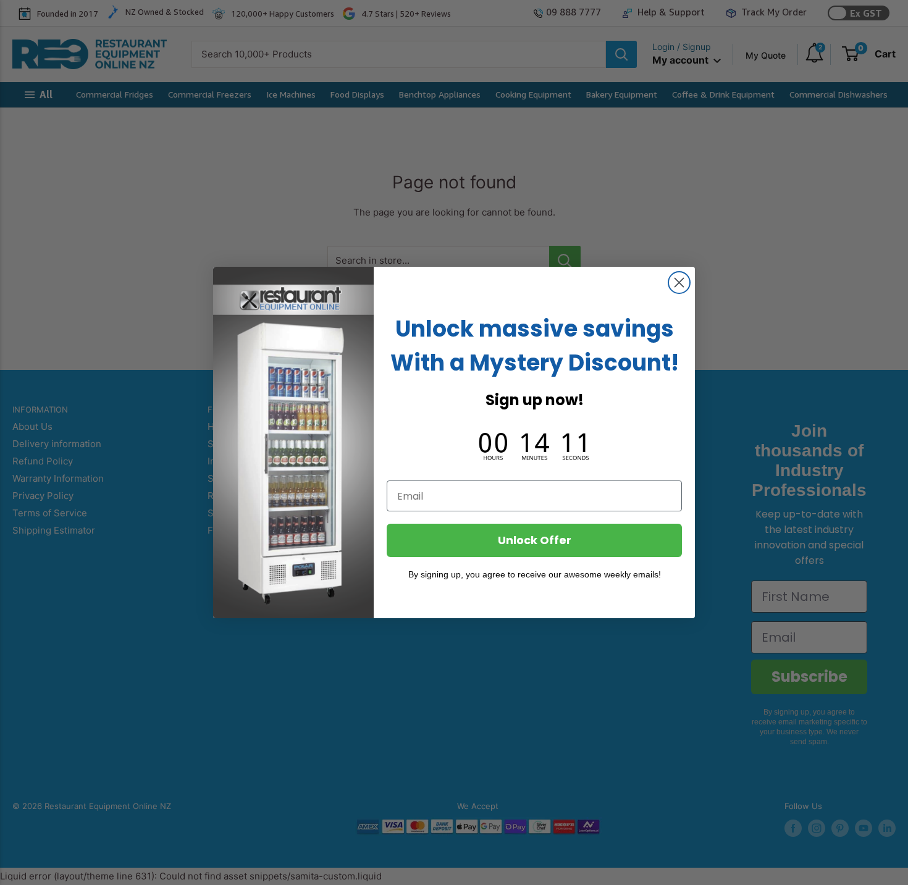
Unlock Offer (534, 540)
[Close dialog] (679, 282)
